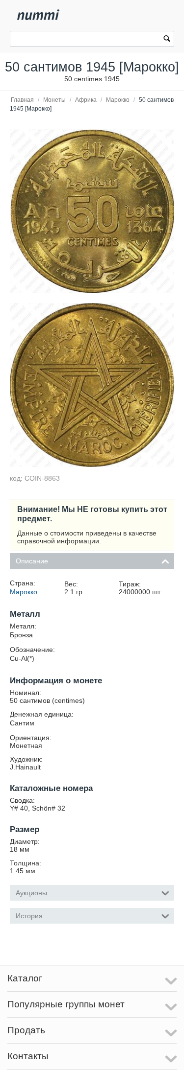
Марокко (118, 99)
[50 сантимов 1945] (92, 211)
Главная (22, 99)
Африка (86, 99)
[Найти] (167, 39)
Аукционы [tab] (31, 893)
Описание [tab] (32, 561)
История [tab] (29, 916)
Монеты (54, 99)
